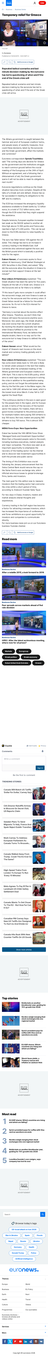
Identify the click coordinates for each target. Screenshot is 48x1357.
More (4, 1333)
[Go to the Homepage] (9, 3)
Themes (5, 1279)
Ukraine (36, 1241)
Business (9, 9)
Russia (23, 1241)
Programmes (7, 1310)
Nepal (10, 1241)
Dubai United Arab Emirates (16, 663)
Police (33, 1253)
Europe (5, 1284)
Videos (28, 1305)
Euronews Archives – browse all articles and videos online (11, 1317)
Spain (27, 1235)
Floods (40, 1235)
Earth (4, 1294)
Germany (18, 1247)
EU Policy (29, 1289)
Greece (38, 663)
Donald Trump (18, 1253)
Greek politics (11, 657)
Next (27, 1294)
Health (31, 1247)
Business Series (20, 9)
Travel (27, 1299)
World (27, 1284)
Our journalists (31, 1310)
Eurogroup (23, 651)
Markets (8, 651)
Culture (5, 1305)
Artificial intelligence (24, 1259)
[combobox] (24, 1214)
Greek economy (30, 657)
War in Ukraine (11, 1235)
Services (5, 1326)
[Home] (2, 9)
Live (42, 3)
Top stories (10, 998)
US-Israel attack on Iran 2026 (24, 1229)
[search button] (42, 1214)
